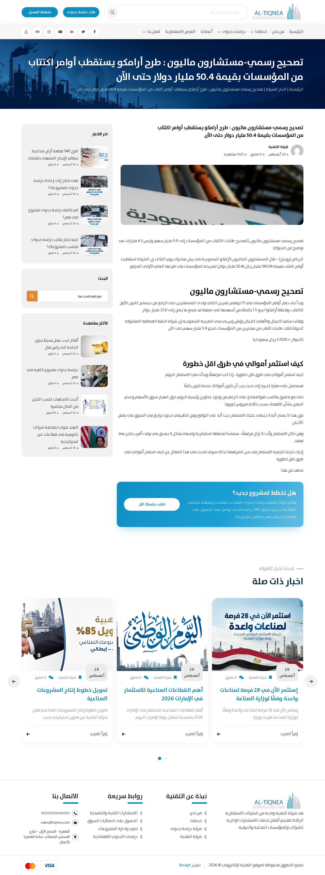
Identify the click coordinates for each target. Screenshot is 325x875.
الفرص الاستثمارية (180, 31)
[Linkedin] (71, 31)
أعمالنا (207, 31)
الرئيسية (296, 31)
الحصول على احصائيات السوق (112, 821)
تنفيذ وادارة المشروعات (118, 829)
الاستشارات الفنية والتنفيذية (114, 813)
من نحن (278, 31)
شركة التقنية (191, 837)
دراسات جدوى (234, 32)
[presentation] (14, 681)
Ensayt (184, 865)
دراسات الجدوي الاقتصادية (115, 837)
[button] (159, 758)
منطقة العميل (39, 12)
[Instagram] (48, 31)
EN (37, 32)
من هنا (286, 470)
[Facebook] (94, 31)
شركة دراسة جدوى (186, 829)
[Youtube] (60, 31)
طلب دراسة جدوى (81, 12)
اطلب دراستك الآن (152, 504)
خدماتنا (261, 32)
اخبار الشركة (275, 89)
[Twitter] (83, 31)
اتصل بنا (153, 32)
